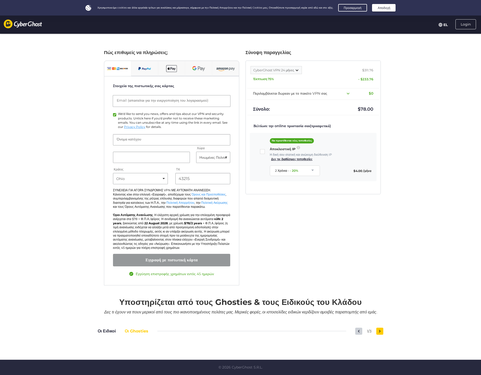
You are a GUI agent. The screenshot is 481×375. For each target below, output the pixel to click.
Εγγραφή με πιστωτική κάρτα (172, 260)
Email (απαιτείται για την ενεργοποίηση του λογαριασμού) (162, 100)
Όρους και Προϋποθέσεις (209, 194)
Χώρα (201, 148)
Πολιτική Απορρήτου (180, 203)
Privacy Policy (134, 127)
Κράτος (119, 169)
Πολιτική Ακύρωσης (214, 203)
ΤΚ (178, 169)
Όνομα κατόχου (129, 139)
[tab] (117, 68)
